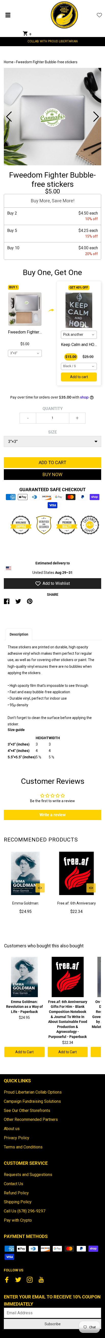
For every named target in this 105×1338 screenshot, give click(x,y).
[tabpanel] (52, 116)
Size (52, 432)
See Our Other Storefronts (27, 1110)
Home (9, 62)
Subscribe (53, 1324)
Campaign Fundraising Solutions (32, 1101)
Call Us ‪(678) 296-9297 (24, 1211)
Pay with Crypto (18, 1220)
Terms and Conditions (23, 1147)
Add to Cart (24, 1052)
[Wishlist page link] (99, 15)
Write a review (53, 814)
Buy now (52, 474)
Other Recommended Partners (31, 1119)
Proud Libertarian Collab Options (33, 1092)
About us (12, 1128)
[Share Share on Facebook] (7, 603)
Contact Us (13, 1183)
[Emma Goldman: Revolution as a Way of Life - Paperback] (25, 873)
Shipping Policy (18, 1201)
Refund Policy (16, 1193)
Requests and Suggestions (28, 1174)
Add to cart (79, 377)
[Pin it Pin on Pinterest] (30, 603)
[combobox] (25, 353)
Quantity (53, 408)
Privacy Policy (16, 1137)
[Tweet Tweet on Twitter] (18, 603)
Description (19, 634)
